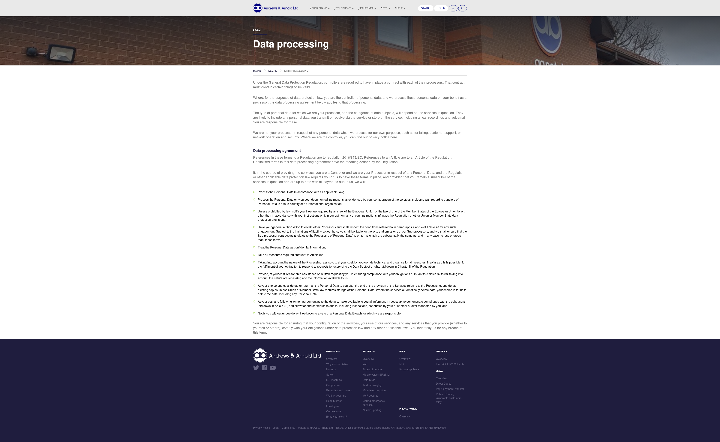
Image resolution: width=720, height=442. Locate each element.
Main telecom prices (375, 390)
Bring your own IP (336, 416)
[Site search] (462, 8)
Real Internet (334, 401)
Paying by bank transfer (450, 389)
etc (385, 8)
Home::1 (331, 369)
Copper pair (333, 385)
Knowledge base (409, 369)
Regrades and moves (339, 390)
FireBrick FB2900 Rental (450, 364)
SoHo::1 (331, 374)
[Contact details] (453, 8)
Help (400, 8)
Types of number (373, 369)
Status (425, 8)
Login (441, 8)
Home (257, 70)
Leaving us (332, 406)
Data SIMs (369, 380)
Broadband (320, 8)
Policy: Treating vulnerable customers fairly (448, 398)
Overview (331, 359)
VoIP (365, 364)
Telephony (344, 8)
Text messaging (372, 385)
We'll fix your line (336, 395)
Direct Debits (443, 383)
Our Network (333, 411)
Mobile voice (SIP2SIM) (377, 374)
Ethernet (367, 8)
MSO (402, 364)
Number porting (372, 410)
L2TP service (334, 380)
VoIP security (370, 395)
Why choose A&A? (337, 364)
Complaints (288, 427)
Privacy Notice (261, 427)
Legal (272, 70)
